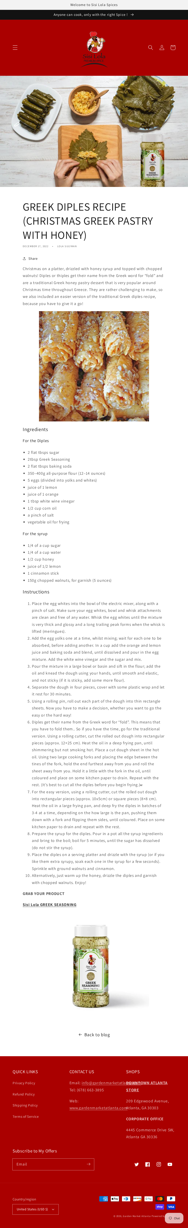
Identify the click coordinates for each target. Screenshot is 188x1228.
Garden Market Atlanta (137, 1216)
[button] (15, 47)
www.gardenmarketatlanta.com (98, 1107)
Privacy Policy (24, 1083)
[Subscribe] (88, 1164)
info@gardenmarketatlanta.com (111, 1082)
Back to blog (97, 1035)
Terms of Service (26, 1116)
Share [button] (33, 258)
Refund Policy (24, 1094)
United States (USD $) (32, 1209)
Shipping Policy (25, 1105)
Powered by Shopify (163, 1216)
